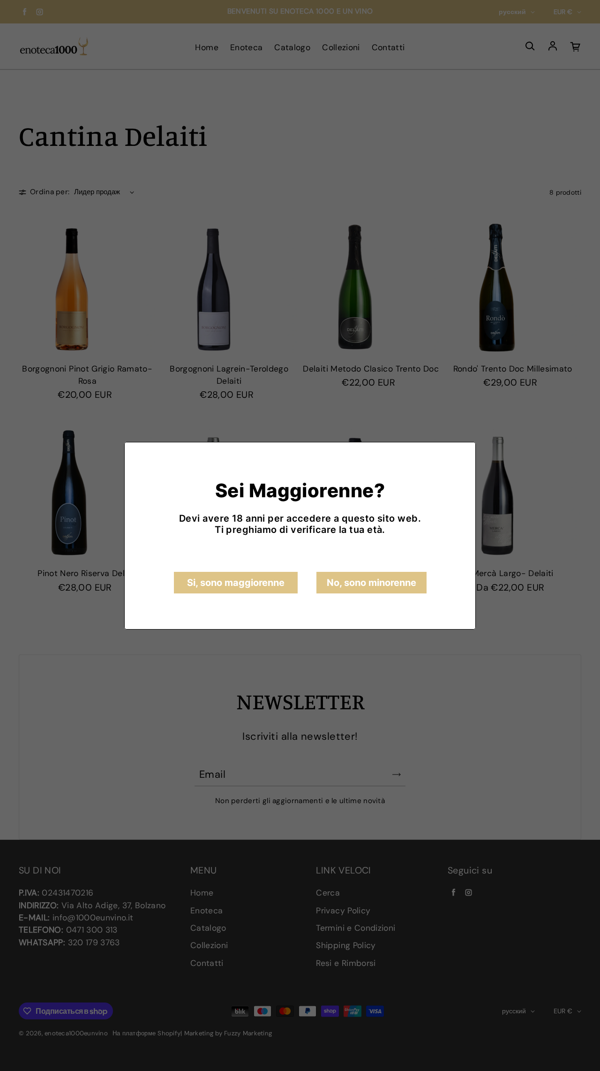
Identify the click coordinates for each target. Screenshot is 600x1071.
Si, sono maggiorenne (236, 582)
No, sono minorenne (371, 582)
